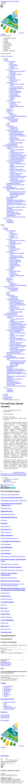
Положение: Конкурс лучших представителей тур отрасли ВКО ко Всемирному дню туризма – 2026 (18, 193)
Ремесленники (14, 105)
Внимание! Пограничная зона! (15, 200)
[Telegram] (15, 488)
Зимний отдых (14, 128)
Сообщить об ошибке (6, 779)
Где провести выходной (16, 86)
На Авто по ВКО (14, 138)
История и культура (15, 79)
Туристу (6, 60)
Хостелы (12, 67)
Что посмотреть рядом (18, 472)
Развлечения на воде (15, 96)
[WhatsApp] (10, 488)
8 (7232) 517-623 (5, 717)
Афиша (9, 112)
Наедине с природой (15, 92)
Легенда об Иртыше (15, 162)
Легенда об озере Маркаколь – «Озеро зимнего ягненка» (18, 181)
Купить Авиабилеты (6, 662)
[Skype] (12, 488)
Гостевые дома (14, 65)
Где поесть (9, 70)
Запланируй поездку (9, 117)
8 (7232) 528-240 (5, 716)
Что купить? (10, 100)
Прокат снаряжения (15, 91)
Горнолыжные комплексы (17, 88)
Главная (6, 58)
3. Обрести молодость (16, 154)
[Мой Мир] (6, 488)
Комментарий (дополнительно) (9, 775)
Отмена (9, 778)
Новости (9, 109)
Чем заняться (10, 82)
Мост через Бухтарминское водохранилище (14, 214)
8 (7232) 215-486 (5, 715)
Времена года (10, 126)
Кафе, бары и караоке (15, 74)
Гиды (8, 124)
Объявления (10, 222)
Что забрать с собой (15, 102)
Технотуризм (13, 81)
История (9, 186)
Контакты (9, 219)
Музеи (11, 113)
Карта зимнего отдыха (16, 133)
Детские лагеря (14, 68)
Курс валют (10, 198)
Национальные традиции (13, 183)
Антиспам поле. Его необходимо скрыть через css (14, 645)
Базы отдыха (13, 64)
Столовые (12, 75)
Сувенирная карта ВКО (16, 142)
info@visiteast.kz (5, 720)
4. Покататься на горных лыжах (18, 155)
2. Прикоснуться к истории (17, 152)
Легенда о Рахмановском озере (18, 176)
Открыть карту (23, 475)
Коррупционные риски (13, 212)
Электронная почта (6, 650)
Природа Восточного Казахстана (15, 184)
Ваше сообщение (5, 659)
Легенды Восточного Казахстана (15, 160)
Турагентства (13, 121)
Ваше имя (3, 648)
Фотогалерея (10, 110)
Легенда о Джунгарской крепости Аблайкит (16, 174)
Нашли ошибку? (16, 779)
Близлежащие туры (6, 473)
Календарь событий (12, 144)
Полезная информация (10, 187)
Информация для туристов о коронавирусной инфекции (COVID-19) (17, 204)
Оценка (3, 651)
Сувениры (12, 103)
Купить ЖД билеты (6, 664)
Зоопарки (12, 98)
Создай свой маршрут (14, 1)
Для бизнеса (10, 221)
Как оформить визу (12, 197)
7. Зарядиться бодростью (16, 159)
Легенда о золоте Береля (16, 169)
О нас (5, 218)
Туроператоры (14, 120)
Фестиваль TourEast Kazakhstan (18, 116)
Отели (11, 63)
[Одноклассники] (4, 488)
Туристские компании (13, 119)
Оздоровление (14, 93)
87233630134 (7, 480)
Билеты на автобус (5, 665)
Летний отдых (14, 127)
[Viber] (8, 488)
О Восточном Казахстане (10, 145)
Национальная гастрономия (17, 71)
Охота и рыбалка (14, 95)
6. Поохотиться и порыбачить (18, 158)
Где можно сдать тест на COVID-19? (16, 201)
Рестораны (13, 72)
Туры (8, 123)
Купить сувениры (21, 473)
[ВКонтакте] (1, 488)
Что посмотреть (11, 77)
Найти (2, 764)
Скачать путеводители (7, 56)
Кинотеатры (13, 89)
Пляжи (12, 99)
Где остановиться (11, 61)
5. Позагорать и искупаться (17, 156)
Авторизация (4, 1)
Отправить (3, 778)
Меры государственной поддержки (16, 216)
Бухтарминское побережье (17, 131)
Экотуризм (13, 78)
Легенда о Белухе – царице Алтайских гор (17, 178)
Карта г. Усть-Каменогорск (17, 134)
